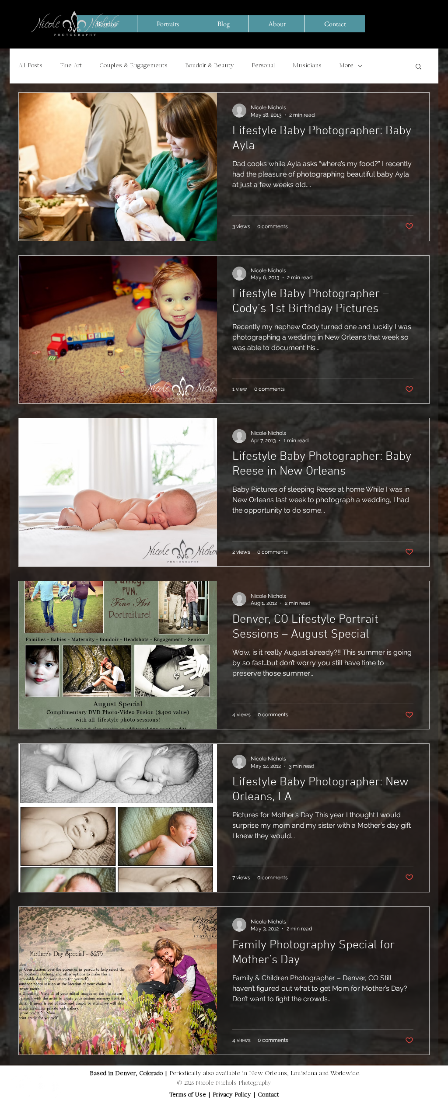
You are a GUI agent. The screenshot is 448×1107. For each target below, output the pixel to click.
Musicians (307, 66)
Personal (263, 66)
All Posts (30, 66)
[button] (418, 67)
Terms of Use (187, 1095)
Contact (268, 1095)
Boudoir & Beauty (209, 66)
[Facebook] (20, 1086)
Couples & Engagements (133, 66)
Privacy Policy (233, 1095)
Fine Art (71, 66)
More (346, 66)
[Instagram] (49, 1086)
